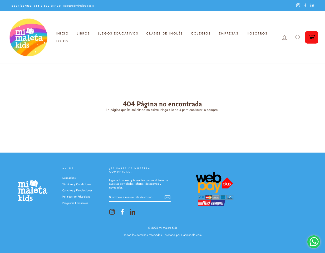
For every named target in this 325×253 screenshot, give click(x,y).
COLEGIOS (201, 33)
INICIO (62, 33)
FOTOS (62, 41)
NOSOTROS (257, 33)
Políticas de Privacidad (76, 196)
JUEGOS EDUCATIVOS (118, 33)
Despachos (69, 178)
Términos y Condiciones (76, 184)
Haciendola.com (191, 235)
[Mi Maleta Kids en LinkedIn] (132, 212)
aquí (178, 110)
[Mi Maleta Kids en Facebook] (122, 212)
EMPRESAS (229, 33)
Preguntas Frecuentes (75, 203)
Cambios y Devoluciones (77, 190)
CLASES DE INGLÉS (164, 33)
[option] (86, 5)
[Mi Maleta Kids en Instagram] (112, 212)
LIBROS (83, 33)
